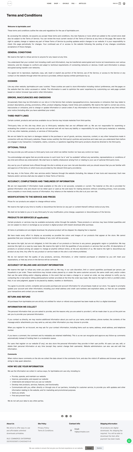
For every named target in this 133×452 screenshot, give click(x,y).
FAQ (72, 3)
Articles (82, 3)
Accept (89, 448)
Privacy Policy (43, 428)
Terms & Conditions (45, 430)
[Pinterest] (71, 416)
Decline (99, 448)
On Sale (66, 3)
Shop (56, 3)
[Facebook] (62, 416)
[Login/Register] (124, 3)
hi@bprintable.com (82, 432)
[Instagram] (66, 416)
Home (49, 3)
